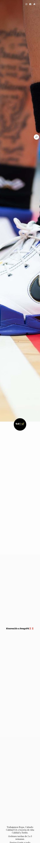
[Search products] (36, 137)
